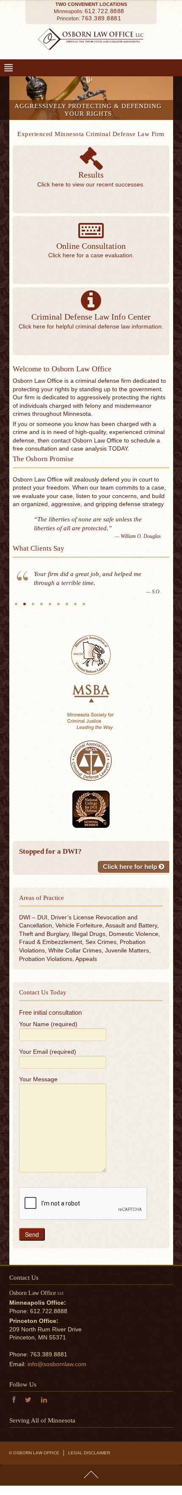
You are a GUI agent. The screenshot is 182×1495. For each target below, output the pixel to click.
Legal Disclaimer (89, 1489)
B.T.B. (33, 643)
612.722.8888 (104, 11)
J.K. (50, 643)
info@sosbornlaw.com (57, 1400)
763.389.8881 (101, 18)
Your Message (38, 1115)
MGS (58, 643)
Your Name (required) (48, 1060)
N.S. (67, 643)
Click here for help (131, 903)
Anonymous (16, 643)
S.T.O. (41, 643)
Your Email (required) (47, 1088)
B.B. (84, 643)
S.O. (24, 643)
